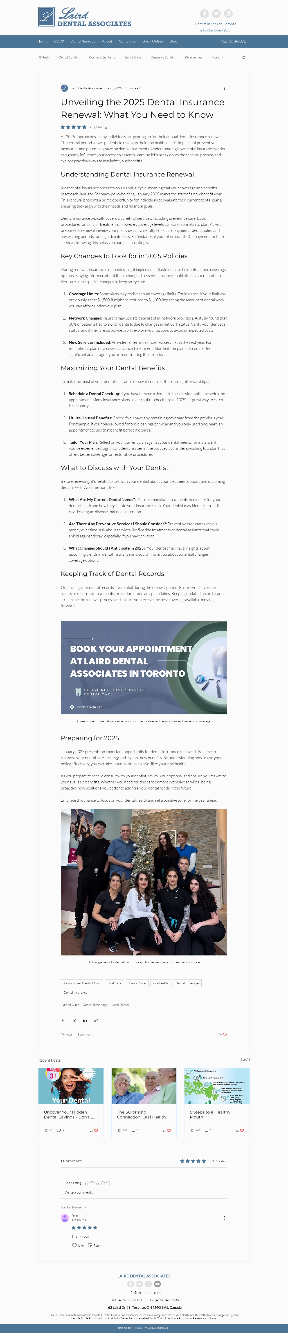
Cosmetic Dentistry (102, 57)
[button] (83, 41)
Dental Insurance (75, 992)
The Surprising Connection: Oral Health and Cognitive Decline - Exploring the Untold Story (144, 1115)
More (215, 57)
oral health (160, 983)
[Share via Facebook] (63, 1020)
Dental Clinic (133, 57)
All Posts (44, 57)
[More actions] (224, 88)
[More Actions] (224, 1218)
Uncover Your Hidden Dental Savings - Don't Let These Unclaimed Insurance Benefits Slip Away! (70, 1115)
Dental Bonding (69, 57)
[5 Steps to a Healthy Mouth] (217, 1086)
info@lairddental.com (216, 30)
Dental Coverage (187, 983)
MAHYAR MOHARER (158, 1328)
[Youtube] (157, 1284)
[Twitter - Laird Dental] (216, 13)
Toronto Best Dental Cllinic (82, 983)
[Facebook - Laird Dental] (204, 13)
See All (245, 1059)
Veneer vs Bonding (163, 57)
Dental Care (137, 983)
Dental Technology (95, 1004)
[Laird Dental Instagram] (228, 13)
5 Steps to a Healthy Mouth (210, 1115)
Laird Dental (120, 1004)
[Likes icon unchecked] (74, 1245)
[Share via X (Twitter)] (74, 1020)
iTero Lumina (193, 57)
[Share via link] (96, 1020)
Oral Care (114, 983)
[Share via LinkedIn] (85, 1020)
